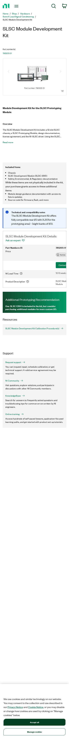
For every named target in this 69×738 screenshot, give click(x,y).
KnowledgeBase (13, 395)
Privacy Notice (15, 707)
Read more (8, 142)
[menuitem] (53, 6)
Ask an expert (13, 240)
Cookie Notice (35, 707)
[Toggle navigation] (17, 6)
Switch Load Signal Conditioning (18, 16)
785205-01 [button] (7, 53)
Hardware (25, 13)
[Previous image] (9, 71)
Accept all (34, 722)
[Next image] (60, 71)
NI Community (12, 380)
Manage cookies (34, 731)
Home (6, 13)
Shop (14, 13)
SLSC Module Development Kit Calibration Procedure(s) (32, 328)
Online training (12, 414)
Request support (13, 362)
